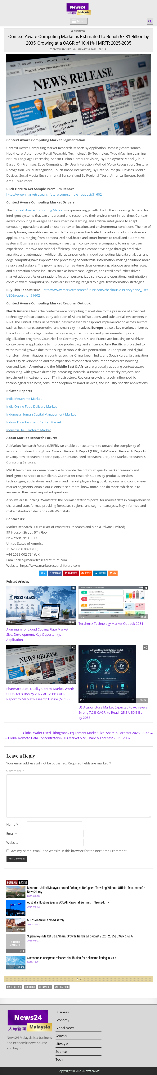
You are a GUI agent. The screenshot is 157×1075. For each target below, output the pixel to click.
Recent (23, 882)
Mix (114, 573)
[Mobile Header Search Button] (150, 21)
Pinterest (72, 573)
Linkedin (101, 573)
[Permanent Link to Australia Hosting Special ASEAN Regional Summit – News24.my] (15, 908)
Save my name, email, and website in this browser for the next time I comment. (68, 851)
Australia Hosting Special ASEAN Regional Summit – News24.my (68, 902)
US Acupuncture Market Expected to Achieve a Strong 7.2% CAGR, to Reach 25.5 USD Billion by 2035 (112, 712)
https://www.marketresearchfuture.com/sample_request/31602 (54, 194)
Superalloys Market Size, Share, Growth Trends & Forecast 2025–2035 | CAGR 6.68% (80, 936)
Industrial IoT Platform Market (28, 430)
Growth (61, 1035)
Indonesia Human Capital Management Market (41, 414)
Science (61, 1051)
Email (11, 833)
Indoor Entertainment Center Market (33, 422)
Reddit (88, 573)
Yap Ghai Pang (62, 987)
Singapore (30, 987)
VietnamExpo (45, 987)
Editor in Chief (62, 49)
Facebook (56, 573)
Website (12, 842)
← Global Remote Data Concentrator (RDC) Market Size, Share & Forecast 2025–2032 (67, 738)
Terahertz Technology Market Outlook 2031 (110, 623)
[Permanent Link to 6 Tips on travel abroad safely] (15, 925)
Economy (62, 1020)
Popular (12, 882)
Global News (65, 1028)
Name (12, 824)
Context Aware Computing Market (38, 210)
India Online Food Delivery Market (31, 406)
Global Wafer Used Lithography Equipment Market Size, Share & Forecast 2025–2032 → (88, 733)
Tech (59, 1059)
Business (79, 31)
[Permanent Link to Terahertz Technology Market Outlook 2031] (113, 602)
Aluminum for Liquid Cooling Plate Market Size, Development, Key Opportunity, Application (37, 634)
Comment (15, 770)
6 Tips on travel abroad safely (45, 920)
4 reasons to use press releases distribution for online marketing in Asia (71, 958)
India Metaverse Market (24, 398)
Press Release (14, 987)
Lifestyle (62, 1043)
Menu (81, 21)
